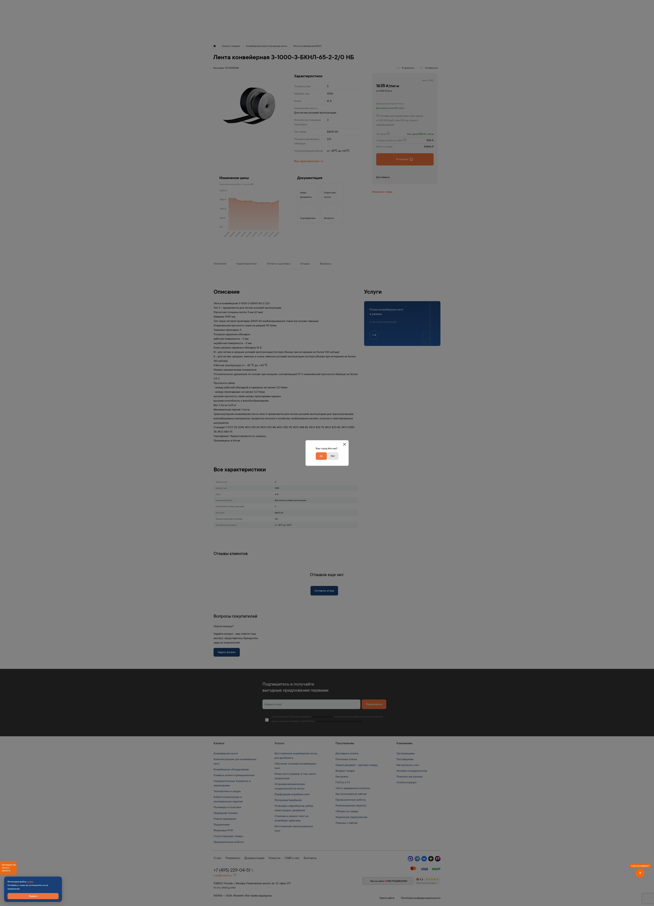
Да (321, 456)
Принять (33, 896)
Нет (333, 456)
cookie (30, 881)
